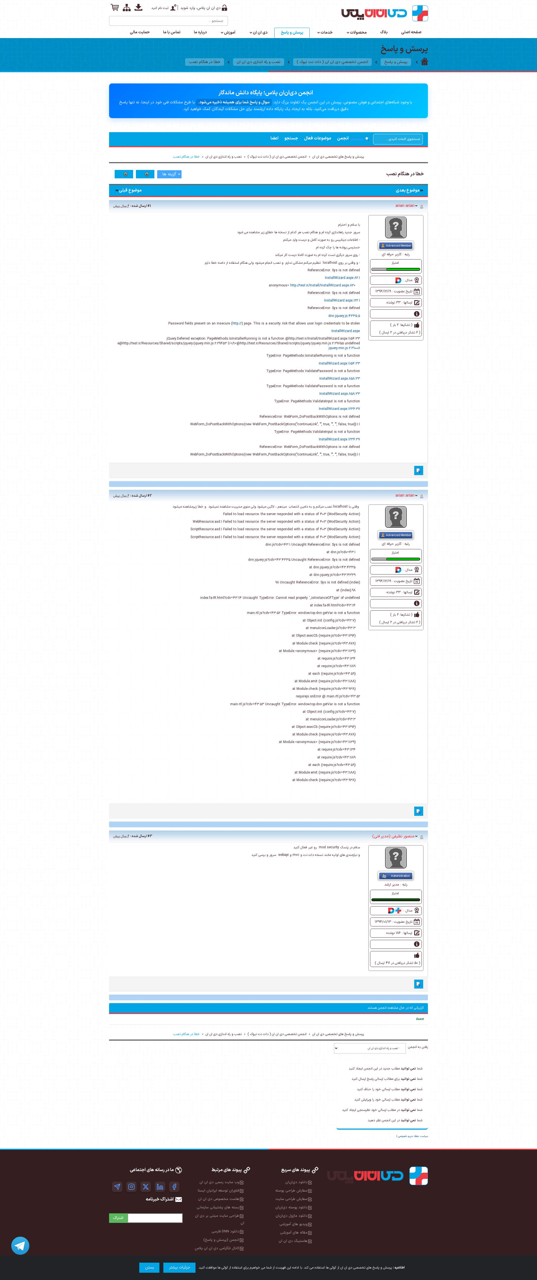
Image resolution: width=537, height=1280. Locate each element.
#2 (149, 495)
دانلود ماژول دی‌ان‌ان (291, 1216)
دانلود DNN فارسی (225, 1231)
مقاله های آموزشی (293, 1232)
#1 (149, 206)
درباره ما (200, 32)
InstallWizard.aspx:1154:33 (339, 363)
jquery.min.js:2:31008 (344, 348)
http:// (237, 323)
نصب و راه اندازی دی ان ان (259, 62)
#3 (149, 836)
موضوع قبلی (130, 190)
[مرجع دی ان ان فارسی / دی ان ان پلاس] (424, 62)
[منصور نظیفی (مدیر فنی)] (396, 857)
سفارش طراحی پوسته (291, 1190)
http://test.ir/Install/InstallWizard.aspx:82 (322, 285)
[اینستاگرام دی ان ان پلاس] (131, 1187)
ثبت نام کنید (159, 8)
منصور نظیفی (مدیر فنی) (393, 836)
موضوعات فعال (317, 138)
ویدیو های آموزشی (293, 1224)
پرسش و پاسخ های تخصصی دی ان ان (338, 156)
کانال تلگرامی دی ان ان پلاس (217, 1248)
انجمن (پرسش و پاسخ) (221, 1240)
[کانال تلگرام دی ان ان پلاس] (117, 1187)
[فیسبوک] (174, 1187)
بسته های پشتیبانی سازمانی (218, 1207)
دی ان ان (260, 33)
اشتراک (118, 1218)
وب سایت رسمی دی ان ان (219, 1182)
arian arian (404, 206)
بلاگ (384, 32)
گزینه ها (169, 174)
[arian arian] (396, 227)
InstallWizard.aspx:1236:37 (339, 409)
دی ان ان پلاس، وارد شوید (200, 8)
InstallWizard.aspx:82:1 (342, 278)
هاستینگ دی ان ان (293, 1241)
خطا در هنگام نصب (204, 62)
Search (113, 19)
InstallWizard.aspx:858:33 (339, 378)
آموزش (229, 33)
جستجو (291, 138)
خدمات (327, 33)
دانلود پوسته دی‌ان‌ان (291, 1207)
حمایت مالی (140, 32)
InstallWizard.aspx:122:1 (342, 300)
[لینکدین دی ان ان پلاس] (160, 1187)
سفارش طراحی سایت (291, 1199)
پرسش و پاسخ (292, 33)
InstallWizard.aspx (345, 331)
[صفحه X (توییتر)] (146, 1187)
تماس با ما (171, 32)
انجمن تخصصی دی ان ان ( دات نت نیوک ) (332, 62)
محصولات (358, 33)
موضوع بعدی (408, 190)
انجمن (343, 138)
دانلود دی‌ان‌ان (296, 1182)
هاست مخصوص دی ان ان (218, 1199)
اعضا (274, 138)
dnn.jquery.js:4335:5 (344, 316)
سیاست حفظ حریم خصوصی (413, 1136)
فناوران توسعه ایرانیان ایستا (218, 1190)
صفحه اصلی (411, 32)
